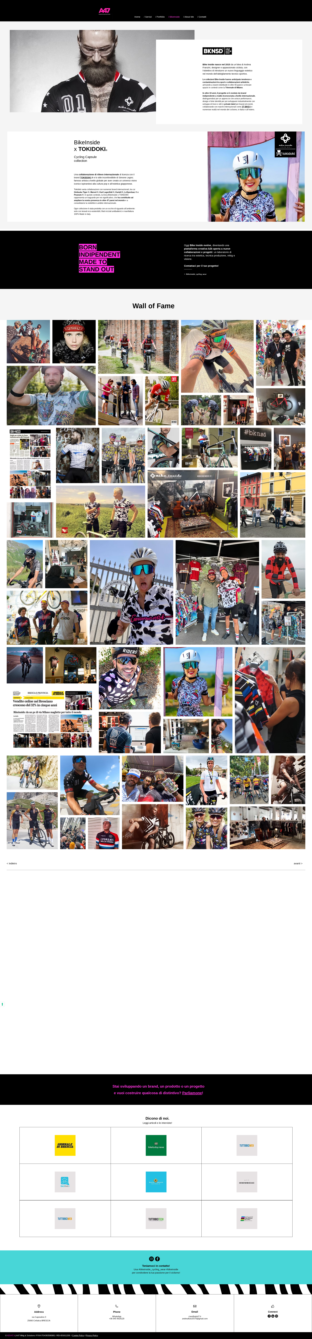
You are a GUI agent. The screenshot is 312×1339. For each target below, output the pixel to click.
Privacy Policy (92, 1335)
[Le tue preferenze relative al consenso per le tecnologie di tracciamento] (2, 1004)
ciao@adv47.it (195, 1316)
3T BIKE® (246, 107)
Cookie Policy (78, 1335)
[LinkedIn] (272, 1316)
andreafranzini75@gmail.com (195, 1319)
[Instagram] (151, 1259)
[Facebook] (157, 1259)
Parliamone (192, 1093)
